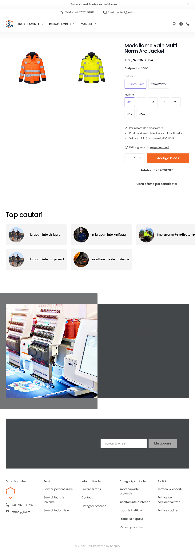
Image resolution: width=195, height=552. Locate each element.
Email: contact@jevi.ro (121, 12)
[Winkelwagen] (187, 24)
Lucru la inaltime (131, 510)
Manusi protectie (131, 527)
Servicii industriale (56, 510)
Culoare (129, 76)
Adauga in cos (168, 158)
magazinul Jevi (159, 147)
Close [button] (188, 4)
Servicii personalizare (58, 489)
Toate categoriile (43, 24)
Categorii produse (94, 506)
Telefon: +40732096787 (79, 12)
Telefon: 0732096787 (157, 170)
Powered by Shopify (106, 546)
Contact (87, 497)
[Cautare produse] (174, 24)
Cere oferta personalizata (156, 184)
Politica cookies (168, 510)
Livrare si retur (91, 489)
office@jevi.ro (21, 512)
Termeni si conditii (169, 489)
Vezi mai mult (105, 24)
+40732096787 (23, 505)
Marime (129, 94)
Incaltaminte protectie (135, 502)
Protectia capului (131, 519)
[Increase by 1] (141, 158)
